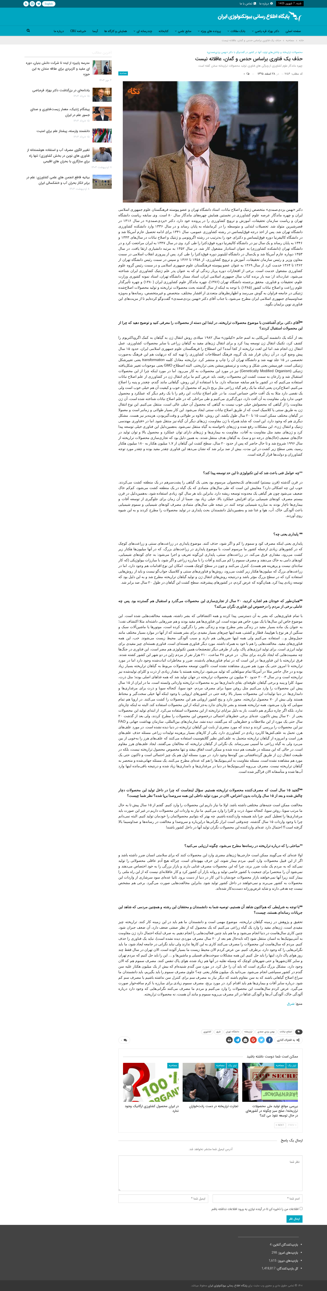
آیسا (95, 31)
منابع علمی (184, 31)
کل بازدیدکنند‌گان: (286, 1268)
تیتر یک (292, 1065)
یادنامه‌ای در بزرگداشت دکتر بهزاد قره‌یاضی (61, 90)
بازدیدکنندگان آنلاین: (284, 1244)
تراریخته (248, 1031)
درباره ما (264, 3)
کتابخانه (163, 31)
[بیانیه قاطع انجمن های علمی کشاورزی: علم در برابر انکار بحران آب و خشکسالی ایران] (102, 182)
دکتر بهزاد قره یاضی (267, 31)
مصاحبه (123, 73)
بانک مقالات (237, 31)
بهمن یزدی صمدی (266, 1031)
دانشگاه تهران (232, 1031)
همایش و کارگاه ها (115, 31)
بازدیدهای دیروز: (287, 1260)
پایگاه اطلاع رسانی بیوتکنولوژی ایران (227, 1285)
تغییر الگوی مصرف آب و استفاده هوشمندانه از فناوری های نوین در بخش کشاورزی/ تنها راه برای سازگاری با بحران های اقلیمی (58, 155)
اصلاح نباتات (286, 1031)
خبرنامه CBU (78, 31)
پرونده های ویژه (211, 31)
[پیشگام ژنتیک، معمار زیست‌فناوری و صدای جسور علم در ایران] (102, 114)
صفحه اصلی (293, 31)
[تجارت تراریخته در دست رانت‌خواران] (210, 1082)
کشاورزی (207, 1031)
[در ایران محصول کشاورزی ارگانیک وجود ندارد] (151, 1082)
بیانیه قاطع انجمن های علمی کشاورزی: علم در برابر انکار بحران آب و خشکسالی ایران (58, 180)
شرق (291, 1003)
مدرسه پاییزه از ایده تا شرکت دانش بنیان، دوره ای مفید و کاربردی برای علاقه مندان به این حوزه (58, 68)
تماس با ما (246, 3)
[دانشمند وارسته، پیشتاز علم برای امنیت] (102, 135)
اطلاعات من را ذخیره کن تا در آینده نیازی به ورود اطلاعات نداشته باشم (255, 1209)
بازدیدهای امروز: (287, 1252)
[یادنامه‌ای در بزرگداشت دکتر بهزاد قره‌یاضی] (102, 95)
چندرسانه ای (144, 31)
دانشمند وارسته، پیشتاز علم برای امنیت (63, 131)
